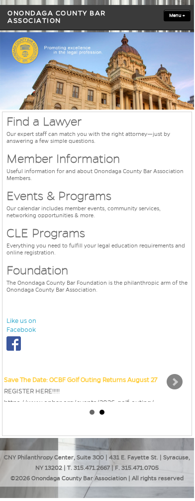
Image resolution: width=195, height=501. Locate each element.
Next (175, 382)
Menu (177, 15)
